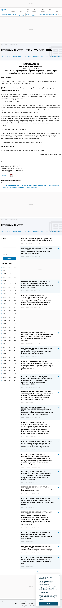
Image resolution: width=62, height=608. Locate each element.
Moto (40, 14)
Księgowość (4, 14)
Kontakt (23, 603)
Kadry (9, 14)
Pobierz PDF (5, 175)
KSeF (59, 14)
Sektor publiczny (21, 14)
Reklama (30, 603)
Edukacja (54, 14)
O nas (4, 602)
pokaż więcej (39, 572)
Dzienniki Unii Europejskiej (53, 56)
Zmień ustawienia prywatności (32, 602)
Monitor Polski (27, 56)
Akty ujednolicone (6, 56)
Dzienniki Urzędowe (38, 56)
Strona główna (4, 44)
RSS (16, 603)
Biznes (14, 14)
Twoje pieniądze (34, 14)
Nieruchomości (47, 14)
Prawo (27, 14)
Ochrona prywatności (15, 602)
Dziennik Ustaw (13, 44)
